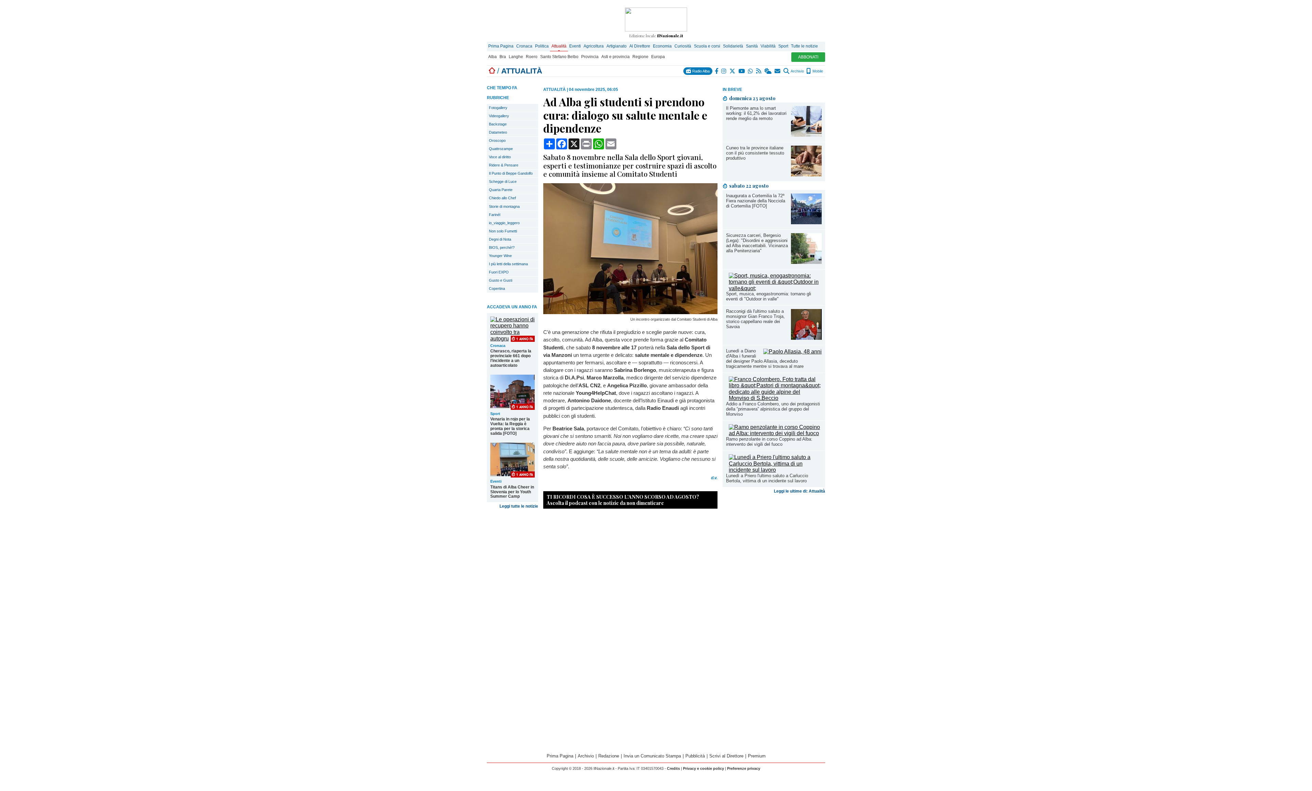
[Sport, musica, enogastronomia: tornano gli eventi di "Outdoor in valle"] (775, 288)
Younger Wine (500, 256)
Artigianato (616, 46)
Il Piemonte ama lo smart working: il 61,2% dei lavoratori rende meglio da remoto (756, 113)
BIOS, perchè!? (502, 247)
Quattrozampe (501, 149)
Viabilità (768, 46)
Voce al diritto (500, 157)
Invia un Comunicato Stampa (652, 756)
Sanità (752, 46)
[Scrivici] (778, 71)
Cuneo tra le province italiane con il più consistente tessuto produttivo (755, 153)
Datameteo (498, 132)
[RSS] (759, 71)
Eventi (575, 46)
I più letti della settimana (508, 264)
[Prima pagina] (492, 71)
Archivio (797, 71)
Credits (673, 768)
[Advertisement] (774, 550)
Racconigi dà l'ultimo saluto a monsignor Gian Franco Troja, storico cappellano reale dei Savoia (755, 319)
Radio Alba (700, 71)
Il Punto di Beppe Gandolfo (511, 173)
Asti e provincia (615, 56)
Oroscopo (497, 140)
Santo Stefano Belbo (559, 56)
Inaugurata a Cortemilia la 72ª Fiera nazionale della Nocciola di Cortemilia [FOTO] (755, 201)
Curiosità (682, 46)
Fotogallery (498, 108)
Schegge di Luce (503, 181)
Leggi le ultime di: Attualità (799, 491)
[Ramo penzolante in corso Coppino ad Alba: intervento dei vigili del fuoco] (775, 433)
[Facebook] (717, 71)
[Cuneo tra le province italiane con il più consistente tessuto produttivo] (806, 174)
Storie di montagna (504, 206)
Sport (783, 46)
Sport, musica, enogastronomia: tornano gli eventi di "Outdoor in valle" (768, 296)
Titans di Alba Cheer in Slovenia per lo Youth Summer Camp (512, 492)
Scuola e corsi (707, 46)
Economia (662, 46)
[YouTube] (742, 71)
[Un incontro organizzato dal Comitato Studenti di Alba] (630, 312)
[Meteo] (768, 71)
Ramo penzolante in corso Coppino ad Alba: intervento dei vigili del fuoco (769, 442)
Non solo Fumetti (503, 231)
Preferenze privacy (743, 768)
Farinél (494, 215)
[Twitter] (732, 71)
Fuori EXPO (499, 272)
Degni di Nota (500, 239)
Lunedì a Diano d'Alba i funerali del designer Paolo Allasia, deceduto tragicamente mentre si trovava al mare (765, 358)
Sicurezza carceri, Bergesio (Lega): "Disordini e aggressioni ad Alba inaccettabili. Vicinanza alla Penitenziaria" (757, 243)
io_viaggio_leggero (504, 223)
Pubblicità (695, 756)
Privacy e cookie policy (703, 768)
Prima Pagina (501, 46)
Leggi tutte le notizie (519, 506)
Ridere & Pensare (503, 165)
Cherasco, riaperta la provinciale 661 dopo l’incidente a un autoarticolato (510, 358)
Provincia (590, 56)
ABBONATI (808, 57)
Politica (542, 46)
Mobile (817, 71)
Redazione (608, 756)
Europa (658, 56)
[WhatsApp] (751, 71)
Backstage (498, 124)
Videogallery (499, 116)
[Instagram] (724, 71)
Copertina (497, 288)
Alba (492, 56)
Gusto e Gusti (500, 280)
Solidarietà (733, 46)
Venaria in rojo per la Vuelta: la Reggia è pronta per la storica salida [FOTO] (510, 426)
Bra (503, 56)
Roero (531, 56)
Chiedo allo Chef (502, 198)
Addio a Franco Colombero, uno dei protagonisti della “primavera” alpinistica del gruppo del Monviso (773, 409)
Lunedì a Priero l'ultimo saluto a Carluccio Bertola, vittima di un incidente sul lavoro (767, 478)
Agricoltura (594, 46)
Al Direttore (639, 46)
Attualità (558, 46)
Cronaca (524, 46)
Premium (757, 756)
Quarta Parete (500, 190)
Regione (640, 56)
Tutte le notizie (804, 46)
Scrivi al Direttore (726, 756)
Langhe (516, 56)
